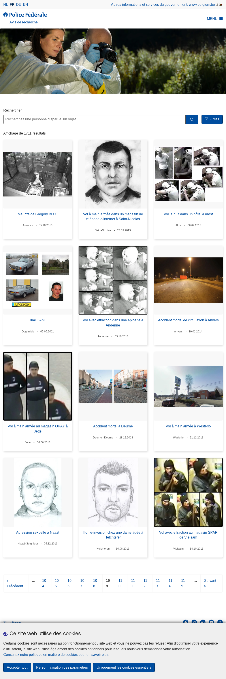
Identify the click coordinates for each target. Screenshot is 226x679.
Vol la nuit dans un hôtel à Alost (188, 214)
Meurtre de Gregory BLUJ (38, 214)
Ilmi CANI (37, 320)
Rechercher (12, 110)
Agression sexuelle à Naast (37, 532)
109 (108, 585)
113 (158, 585)
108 (95, 585)
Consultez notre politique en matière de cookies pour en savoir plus (55, 654)
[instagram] (194, 622)
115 (183, 585)
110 (120, 585)
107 (82, 585)
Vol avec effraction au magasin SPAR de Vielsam (188, 535)
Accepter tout (17, 667)
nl (5, 4)
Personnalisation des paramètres (62, 667)
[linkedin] (202, 622)
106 (70, 585)
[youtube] (211, 622)
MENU (212, 19)
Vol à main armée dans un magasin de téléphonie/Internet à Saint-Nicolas (113, 216)
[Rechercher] (192, 119)
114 (170, 585)
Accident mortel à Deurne (113, 426)
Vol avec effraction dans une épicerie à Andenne (113, 322)
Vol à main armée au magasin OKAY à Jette (38, 428)
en (25, 4)
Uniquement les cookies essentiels (124, 667)
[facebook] (185, 622)
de (18, 4)
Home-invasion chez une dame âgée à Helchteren (113, 535)
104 (44, 585)
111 (133, 585)
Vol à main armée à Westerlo (188, 426)
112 (145, 585)
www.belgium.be (202, 4)
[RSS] (220, 622)
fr (12, 4)
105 (57, 585)
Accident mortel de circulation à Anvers (188, 320)
